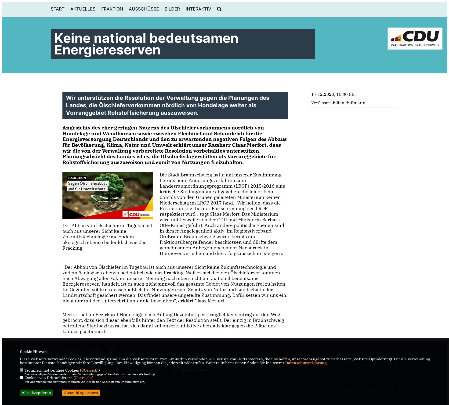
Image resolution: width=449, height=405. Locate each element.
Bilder (172, 9)
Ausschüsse (144, 9)
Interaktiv (198, 9)
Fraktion (112, 9)
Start (58, 9)
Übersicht (90, 370)
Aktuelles (82, 9)
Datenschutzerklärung (306, 362)
